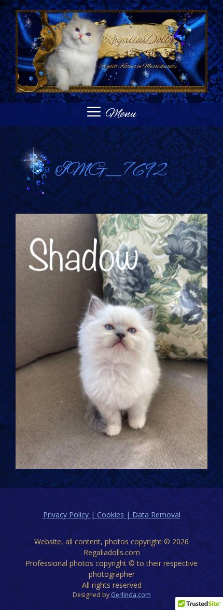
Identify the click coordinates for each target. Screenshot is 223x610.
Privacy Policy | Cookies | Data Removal (111, 514)
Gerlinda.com (131, 594)
